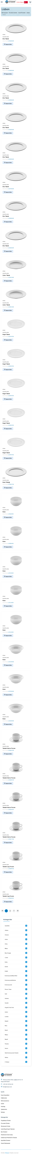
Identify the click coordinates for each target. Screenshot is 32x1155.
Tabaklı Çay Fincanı (8, 866)
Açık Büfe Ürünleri (5, 1140)
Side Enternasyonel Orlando (11, 1053)
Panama (7, 1043)
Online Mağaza (20, 2)
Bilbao (6, 948)
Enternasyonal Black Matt (11, 975)
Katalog (3, 1106)
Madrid (6, 1021)
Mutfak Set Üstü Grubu (7, 1134)
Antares (7, 934)
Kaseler (7, 1003)
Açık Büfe (7, 925)
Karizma (7, 998)
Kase (4, 512)
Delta (6, 962)
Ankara (6, 930)
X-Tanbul (7, 1062)
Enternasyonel (8, 984)
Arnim (6, 939)
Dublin (6, 971)
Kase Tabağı (6, 482)
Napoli (6, 1039)
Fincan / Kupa (8, 989)
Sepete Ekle (9, 44)
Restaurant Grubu (5, 1126)
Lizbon (28, 12)
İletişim (3, 1112)
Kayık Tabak (6, 334)
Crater (6, 957)
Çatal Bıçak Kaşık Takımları (8, 1129)
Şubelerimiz (4, 1109)
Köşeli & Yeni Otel (9, 1007)
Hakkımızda (4, 1098)
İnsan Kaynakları (5, 1095)
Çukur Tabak (6, 275)
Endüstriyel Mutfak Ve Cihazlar (9, 1137)
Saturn (6, 1048)
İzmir (6, 993)
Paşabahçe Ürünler (6, 1120)
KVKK (2, 1103)
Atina (6, 944)
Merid (6, 1030)
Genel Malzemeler (5, 1143)
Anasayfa (5, 12)
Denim (6, 966)
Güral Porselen (21, 12)
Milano (6, 1034)
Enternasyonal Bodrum (10, 980)
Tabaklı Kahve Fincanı (9, 748)
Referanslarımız (5, 1100)
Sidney (6, 1057)
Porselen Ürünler (13, 12)
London (6, 1016)
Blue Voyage (8, 953)
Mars (6, 1025)
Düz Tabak (6, 39)
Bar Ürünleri (4, 1132)
